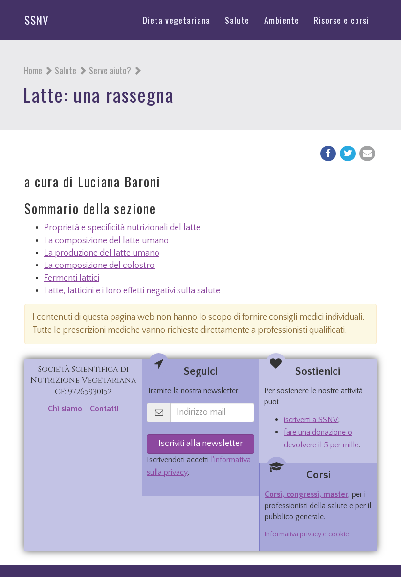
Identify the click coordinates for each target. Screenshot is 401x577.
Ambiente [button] (281, 20)
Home (32, 70)
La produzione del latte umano (101, 253)
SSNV (36, 20)
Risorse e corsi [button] (341, 20)
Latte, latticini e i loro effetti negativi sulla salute (132, 291)
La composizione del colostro (99, 265)
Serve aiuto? (110, 70)
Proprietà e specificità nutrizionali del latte (122, 228)
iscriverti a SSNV (311, 419)
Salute (65, 70)
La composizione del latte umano (106, 240)
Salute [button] (237, 20)
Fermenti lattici (71, 278)
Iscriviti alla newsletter (200, 443)
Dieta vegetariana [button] (176, 20)
